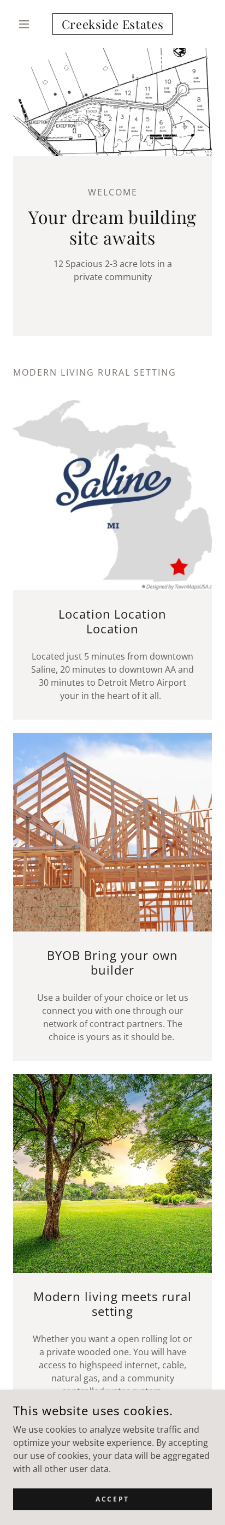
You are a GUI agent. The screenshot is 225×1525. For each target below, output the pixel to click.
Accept (112, 1499)
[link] (112, 24)
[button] (28, 24)
